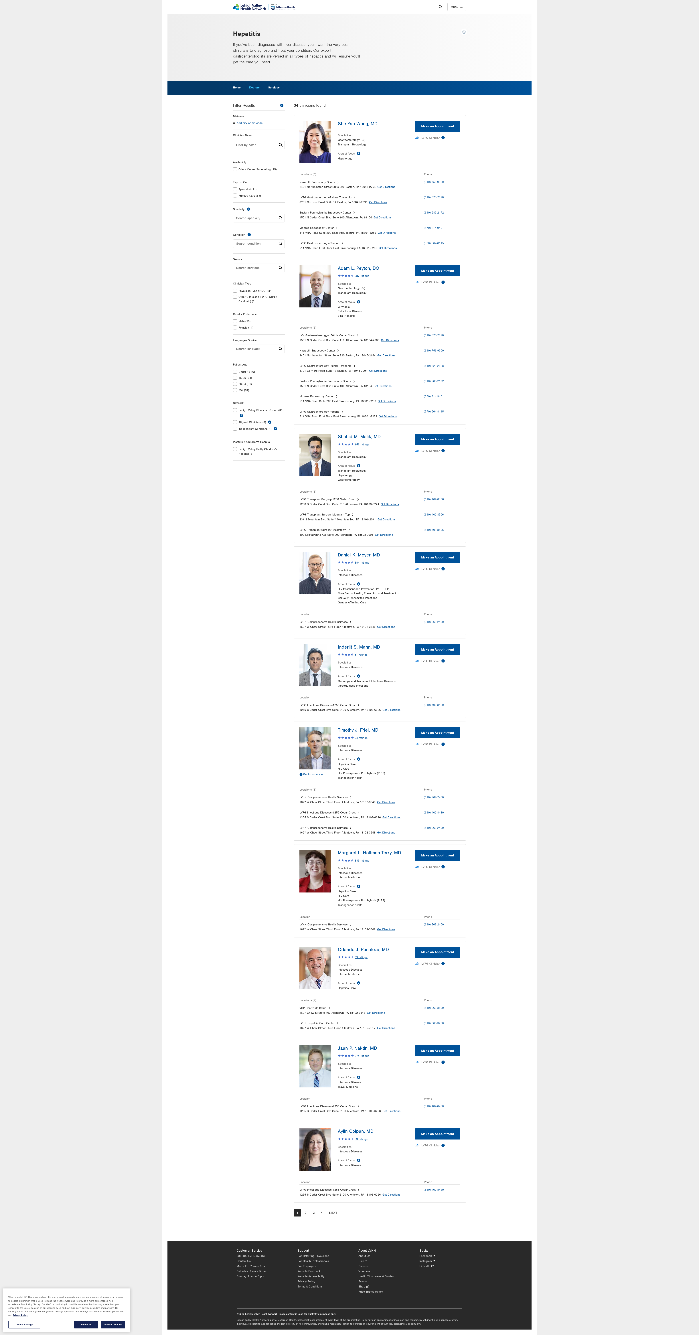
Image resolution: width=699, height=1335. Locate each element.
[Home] (264, 7)
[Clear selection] (275, 218)
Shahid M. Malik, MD (359, 436)
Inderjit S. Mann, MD (359, 647)
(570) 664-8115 (434, 243)
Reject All (86, 1324)
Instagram (427, 1261)
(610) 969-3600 (434, 1008)
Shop (363, 1287)
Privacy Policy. (20, 1315)
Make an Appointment (437, 126)
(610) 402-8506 (434, 499)
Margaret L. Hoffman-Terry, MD (369, 853)
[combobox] (259, 145)
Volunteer (364, 1271)
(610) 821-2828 (434, 197)
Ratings (362, 276)
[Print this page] (464, 32)
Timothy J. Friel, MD (358, 730)
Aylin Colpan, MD (355, 1131)
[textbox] (259, 145)
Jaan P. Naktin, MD (357, 1048)
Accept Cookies (113, 1324)
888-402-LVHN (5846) (251, 1256)
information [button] (241, 415)
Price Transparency (370, 1291)
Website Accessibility (311, 1276)
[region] (66, 1310)
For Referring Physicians (313, 1256)
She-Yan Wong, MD (358, 124)
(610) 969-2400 (434, 622)
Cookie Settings (24, 1324)
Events (362, 1281)
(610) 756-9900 (434, 182)
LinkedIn (426, 1266)
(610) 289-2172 (434, 212)
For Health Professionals (313, 1261)
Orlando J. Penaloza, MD (363, 949)
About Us (364, 1256)
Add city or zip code (249, 123)
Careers (363, 1266)
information (282, 105)
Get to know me (313, 774)
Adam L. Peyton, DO (358, 268)
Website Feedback (309, 1271)
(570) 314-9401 (434, 228)
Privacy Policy (306, 1281)
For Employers (307, 1266)
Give (362, 1261)
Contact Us (244, 1261)
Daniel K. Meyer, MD (359, 555)
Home (237, 87)
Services (274, 87)
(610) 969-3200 (434, 1023)
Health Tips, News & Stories (376, 1276)
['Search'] (441, 7)
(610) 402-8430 (434, 705)
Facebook (427, 1256)
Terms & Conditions (310, 1286)
